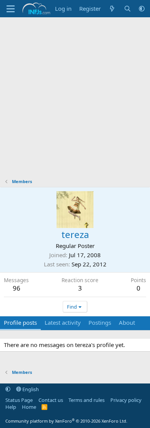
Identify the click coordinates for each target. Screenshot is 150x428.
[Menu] (11, 9)
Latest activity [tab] (63, 322)
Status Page (19, 400)
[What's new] (112, 9)
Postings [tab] (99, 322)
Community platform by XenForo (66, 421)
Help (10, 406)
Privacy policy (126, 400)
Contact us (50, 400)
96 (16, 288)
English (30, 389)
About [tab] (127, 322)
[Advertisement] (75, 96)
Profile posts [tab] (20, 322)
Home (29, 406)
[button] (141, 9)
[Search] (127, 9)
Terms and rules (86, 400)
